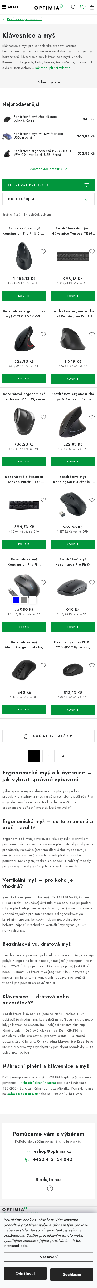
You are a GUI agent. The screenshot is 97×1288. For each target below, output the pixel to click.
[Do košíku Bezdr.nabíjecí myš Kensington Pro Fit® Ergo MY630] (24, 296)
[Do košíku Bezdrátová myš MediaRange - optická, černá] (24, 709)
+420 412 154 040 (53, 1159)
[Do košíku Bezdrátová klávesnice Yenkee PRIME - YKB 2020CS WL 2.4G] (24, 544)
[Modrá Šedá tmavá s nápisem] (24, 587)
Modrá (16, 600)
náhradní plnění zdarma (52, 67)
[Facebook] (50, 1188)
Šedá (24, 600)
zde (23, 1245)
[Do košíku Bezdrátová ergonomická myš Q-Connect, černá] (73, 461)
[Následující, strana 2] (48, 756)
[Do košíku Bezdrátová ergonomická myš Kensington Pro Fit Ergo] (73, 379)
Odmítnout (25, 1273)
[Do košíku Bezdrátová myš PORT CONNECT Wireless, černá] (73, 710)
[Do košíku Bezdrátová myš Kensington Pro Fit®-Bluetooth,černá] (73, 627)
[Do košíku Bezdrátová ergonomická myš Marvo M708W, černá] (24, 461)
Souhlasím (72, 1274)
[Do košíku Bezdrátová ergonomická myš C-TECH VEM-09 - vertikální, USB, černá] (24, 378)
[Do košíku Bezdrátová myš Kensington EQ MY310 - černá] (73, 544)
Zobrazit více (47, 82)
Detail (24, 627)
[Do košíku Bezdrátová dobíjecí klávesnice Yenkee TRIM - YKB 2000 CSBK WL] (73, 296)
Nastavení (49, 1257)
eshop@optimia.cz (22, 1093)
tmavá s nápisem (33, 600)
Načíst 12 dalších (52, 736)
